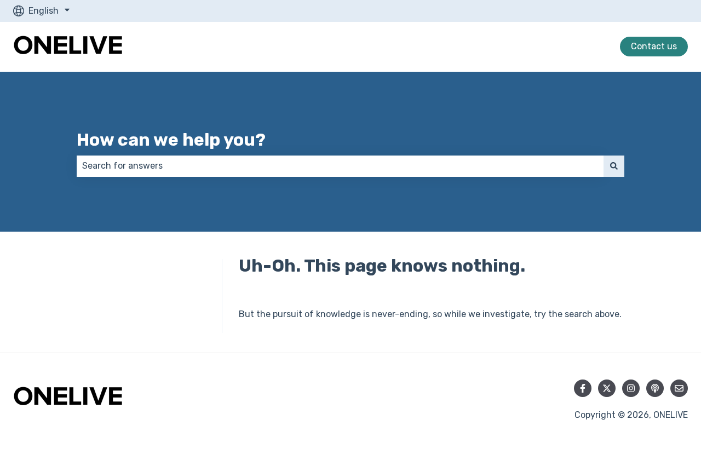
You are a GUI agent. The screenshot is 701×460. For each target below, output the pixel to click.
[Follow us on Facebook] (582, 388)
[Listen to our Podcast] (655, 388)
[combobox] (340, 166)
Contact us (654, 46)
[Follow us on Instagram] (631, 388)
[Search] (614, 166)
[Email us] (679, 388)
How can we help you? (171, 139)
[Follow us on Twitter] (607, 388)
